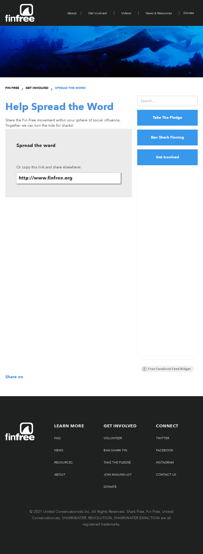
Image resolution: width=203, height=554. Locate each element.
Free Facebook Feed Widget (169, 369)
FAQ (57, 438)
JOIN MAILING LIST (118, 474)
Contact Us (166, 474)
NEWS (58, 450)
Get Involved (97, 13)
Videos (126, 13)
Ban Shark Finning (167, 137)
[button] (72, 13)
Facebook (164, 450)
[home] (20, 13)
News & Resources (159, 13)
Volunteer (113, 438)
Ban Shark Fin (115, 450)
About (59, 474)
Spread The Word (70, 88)
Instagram (165, 462)
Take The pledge (117, 462)
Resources (63, 462)
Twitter (162, 438)
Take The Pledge (167, 117)
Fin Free (12, 88)
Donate (188, 13)
